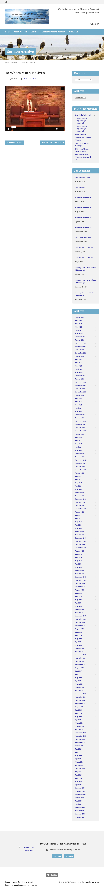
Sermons (14, 62)
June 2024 (78, 402)
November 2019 (80, 580)
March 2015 (79, 762)
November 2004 (80, 794)
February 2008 (80, 788)
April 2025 (78, 369)
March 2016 (79, 723)
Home (7, 32)
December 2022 (80, 460)
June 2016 (78, 713)
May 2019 (78, 600)
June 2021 (78, 518)
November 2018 (80, 619)
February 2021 (80, 531)
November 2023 (80, 424)
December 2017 (80, 655)
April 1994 (78, 804)
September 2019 (80, 587)
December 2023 (80, 421)
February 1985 (80, 814)
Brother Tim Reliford (31, 79)
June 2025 (78, 363)
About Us (18, 32)
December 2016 (80, 694)
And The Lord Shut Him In (52, 142)
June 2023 (78, 440)
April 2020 (78, 564)
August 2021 (79, 512)
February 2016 (80, 726)
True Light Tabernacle (83, 115)
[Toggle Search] (6, 2)
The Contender (80, 134)
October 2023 (80, 427)
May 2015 (78, 755)
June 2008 (78, 778)
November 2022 (80, 463)
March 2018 (79, 645)
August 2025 (79, 356)
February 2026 (80, 337)
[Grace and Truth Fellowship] (28, 850)
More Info (57, 856)
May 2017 (78, 677)
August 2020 (79, 551)
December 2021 (80, 499)
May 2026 (78, 327)
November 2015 (80, 736)
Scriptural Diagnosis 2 (83, 217)
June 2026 (78, 324)
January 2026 (79, 340)
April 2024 (78, 408)
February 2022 (80, 492)
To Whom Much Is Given (27, 62)
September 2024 (80, 392)
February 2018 (80, 648)
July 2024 (78, 398)
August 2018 (79, 629)
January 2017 (79, 690)
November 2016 (80, 697)
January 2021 (79, 535)
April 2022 (78, 486)
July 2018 (78, 632)
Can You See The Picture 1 (84, 257)
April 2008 (78, 785)
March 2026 (79, 333)
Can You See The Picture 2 (84, 247)
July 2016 (78, 710)
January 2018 (79, 651)
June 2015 (78, 752)
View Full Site (52, 875)
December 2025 (80, 343)
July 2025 (78, 359)
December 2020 (80, 538)
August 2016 (79, 707)
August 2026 (79, 317)
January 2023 (79, 457)
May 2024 (78, 405)
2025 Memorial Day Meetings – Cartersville (81, 128)
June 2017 (78, 674)
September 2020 (80, 548)
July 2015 (78, 749)
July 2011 (78, 772)
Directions (69, 856)
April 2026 (78, 330)
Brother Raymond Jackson (53, 32)
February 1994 (80, 807)
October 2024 (80, 389)
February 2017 (80, 687)
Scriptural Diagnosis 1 (83, 227)
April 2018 (78, 642)
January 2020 (79, 574)
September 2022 (80, 470)
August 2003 (79, 798)
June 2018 (78, 635)
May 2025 (78, 366)
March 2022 (79, 489)
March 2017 (79, 684)
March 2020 (79, 567)
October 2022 (80, 466)
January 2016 (79, 729)
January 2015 (79, 765)
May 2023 (78, 444)
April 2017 (78, 681)
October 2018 (80, 622)
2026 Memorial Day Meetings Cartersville (81, 120)
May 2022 (78, 483)
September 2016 (80, 703)
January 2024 (79, 418)
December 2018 (80, 616)
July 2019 (78, 593)
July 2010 (78, 775)
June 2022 (78, 479)
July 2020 (78, 554)
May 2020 (78, 561)
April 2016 (78, 720)
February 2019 (80, 609)
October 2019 (80, 583)
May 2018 (78, 638)
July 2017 (78, 671)
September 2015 (80, 742)
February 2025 (80, 376)
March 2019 (79, 606)
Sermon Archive (20, 52)
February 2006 (80, 791)
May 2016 (78, 716)
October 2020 (80, 544)
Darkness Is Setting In (83, 237)
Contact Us (73, 32)
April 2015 (78, 759)
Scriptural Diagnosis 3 (83, 207)
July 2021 (78, 515)
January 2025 (79, 379)
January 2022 (79, 496)
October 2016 (80, 700)
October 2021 (80, 505)
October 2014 (80, 768)
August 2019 (79, 590)
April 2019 (78, 603)
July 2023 (78, 437)
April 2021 (78, 525)
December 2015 (80, 733)
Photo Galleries (32, 32)
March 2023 (79, 450)
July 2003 (78, 801)
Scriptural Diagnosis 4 (83, 197)
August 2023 (79, 434)
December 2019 (80, 577)
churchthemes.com (92, 882)
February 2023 (80, 453)
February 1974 (80, 817)
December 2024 (80, 382)
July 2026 (78, 320)
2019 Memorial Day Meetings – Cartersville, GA (83, 157)
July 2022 (78, 476)
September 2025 (80, 353)
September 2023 (80, 431)
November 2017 (80, 658)
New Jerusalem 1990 (82, 177)
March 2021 (79, 528)
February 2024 (80, 415)
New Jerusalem (80, 187)
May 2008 (78, 781)
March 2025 (79, 372)
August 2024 (79, 395)
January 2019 (79, 613)
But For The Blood (16, 142)
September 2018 (80, 626)
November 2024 (80, 385)
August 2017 (79, 668)
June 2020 (78, 557)
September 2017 (80, 664)
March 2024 (79, 411)
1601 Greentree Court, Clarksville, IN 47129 (63, 843)
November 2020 (80, 541)
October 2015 (80, 739)
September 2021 (80, 509)
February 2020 (80, 570)
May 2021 (78, 522)
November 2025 (80, 346)
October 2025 (80, 350)
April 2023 (78, 447)
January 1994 (79, 811)
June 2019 (78, 596)
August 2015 (79, 746)
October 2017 (80, 661)
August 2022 (79, 473)
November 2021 (80, 502)
